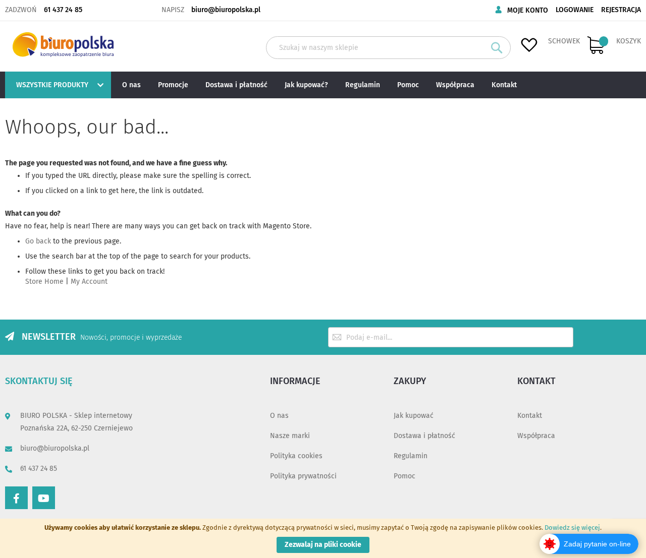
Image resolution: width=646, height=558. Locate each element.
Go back (38, 241)
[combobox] (388, 47)
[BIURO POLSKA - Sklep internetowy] (63, 44)
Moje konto (527, 10)
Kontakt (529, 415)
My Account (89, 281)
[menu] (323, 85)
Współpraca (536, 435)
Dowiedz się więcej (572, 527)
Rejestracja (621, 10)
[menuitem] (56, 85)
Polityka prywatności (303, 476)
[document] (323, 538)
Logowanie (575, 10)
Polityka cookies (296, 456)
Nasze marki (290, 435)
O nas (279, 415)
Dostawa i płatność (424, 435)
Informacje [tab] (295, 381)
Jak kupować (414, 415)
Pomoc (404, 476)
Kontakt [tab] (536, 381)
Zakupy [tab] (410, 381)
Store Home (44, 281)
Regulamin (410, 456)
